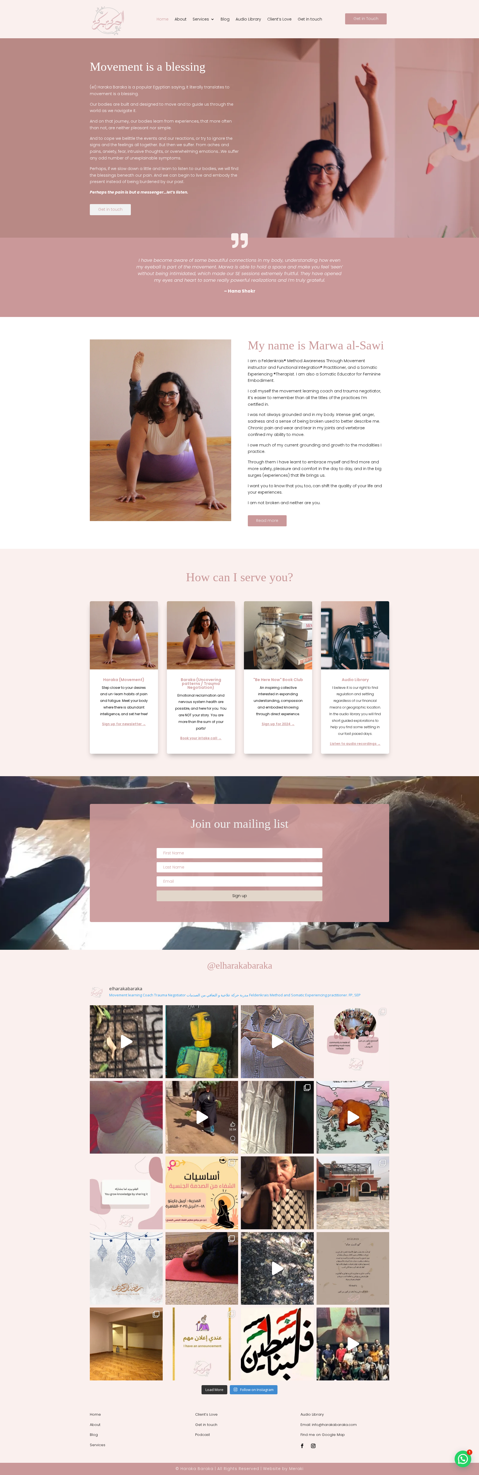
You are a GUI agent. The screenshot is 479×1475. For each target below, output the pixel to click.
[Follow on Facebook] (302, 1445)
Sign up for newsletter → (124, 724)
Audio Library (248, 19)
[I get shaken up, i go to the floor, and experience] (353, 1117)
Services (201, 19)
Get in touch (310, 19)
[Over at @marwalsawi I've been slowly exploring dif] (353, 1268)
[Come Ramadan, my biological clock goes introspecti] (201, 1268)
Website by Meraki (283, 1468)
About (181, 19)
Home (163, 19)
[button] (463, 1459)
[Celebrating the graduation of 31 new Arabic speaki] (353, 1041)
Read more (267, 520)
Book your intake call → (200, 738)
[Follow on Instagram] (313, 1445)
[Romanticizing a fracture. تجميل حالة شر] (277, 1117)
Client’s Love (279, 19)
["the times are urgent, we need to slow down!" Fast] (126, 1268)
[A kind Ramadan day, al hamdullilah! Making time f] (353, 1192)
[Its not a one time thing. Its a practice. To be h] (277, 1041)
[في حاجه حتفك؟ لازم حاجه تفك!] (277, 1192)
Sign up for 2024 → (278, 724)
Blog (225, 19)
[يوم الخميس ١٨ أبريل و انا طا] (201, 1192)
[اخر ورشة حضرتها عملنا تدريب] (126, 1192)
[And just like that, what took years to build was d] (126, 1344)
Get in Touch (365, 18)
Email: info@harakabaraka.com (328, 1424)
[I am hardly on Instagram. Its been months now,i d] (126, 1041)
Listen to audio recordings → (355, 743)
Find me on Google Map (322, 1434)
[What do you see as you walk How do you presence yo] (277, 1268)
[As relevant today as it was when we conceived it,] (353, 1344)
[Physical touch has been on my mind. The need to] (126, 1117)
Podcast (202, 1434)
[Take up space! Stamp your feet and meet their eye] (277, 1344)
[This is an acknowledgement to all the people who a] (201, 1041)
